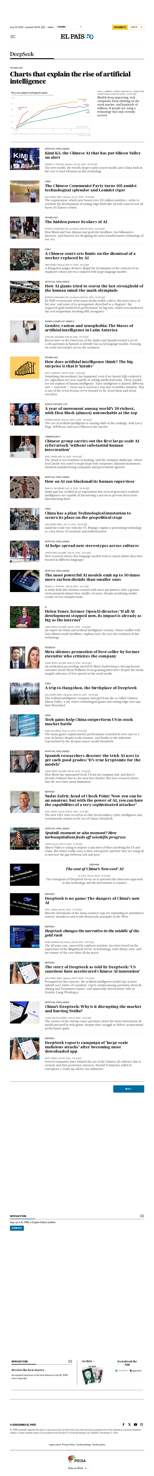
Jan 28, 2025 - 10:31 (79, 1018)
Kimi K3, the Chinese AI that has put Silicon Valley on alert (93, 156)
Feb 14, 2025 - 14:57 (77, 812)
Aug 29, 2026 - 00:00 (124, 94)
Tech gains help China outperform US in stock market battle (89, 722)
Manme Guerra (52, 420)
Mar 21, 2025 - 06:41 (79, 663)
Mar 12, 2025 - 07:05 (75, 731)
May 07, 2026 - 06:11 (77, 265)
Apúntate (17, 1228)
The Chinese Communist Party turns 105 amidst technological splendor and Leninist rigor (91, 188)
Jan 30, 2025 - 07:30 (98, 876)
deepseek (50, 792)
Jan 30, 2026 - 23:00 (73, 373)
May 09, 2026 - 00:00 (92, 229)
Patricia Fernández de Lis (58, 229)
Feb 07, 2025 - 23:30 (70, 844)
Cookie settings (83, 1445)
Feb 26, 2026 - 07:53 (76, 337)
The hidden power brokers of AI (76, 222)
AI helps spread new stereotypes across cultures (92, 546)
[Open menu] (13, 37)
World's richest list (56, 404)
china (48, 249)
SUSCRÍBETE (120, 27)
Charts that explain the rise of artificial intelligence (70, 77)
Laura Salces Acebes (56, 1018)
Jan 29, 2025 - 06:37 (82, 942)
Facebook (50, 648)
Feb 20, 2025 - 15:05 (79, 771)
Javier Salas (51, 844)
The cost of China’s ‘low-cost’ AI (94, 869)
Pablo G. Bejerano (54, 488)
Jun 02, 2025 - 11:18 (79, 627)
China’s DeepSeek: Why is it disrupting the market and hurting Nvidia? (93, 1009)
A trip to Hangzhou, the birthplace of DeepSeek (91, 688)
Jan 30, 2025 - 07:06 (70, 910)
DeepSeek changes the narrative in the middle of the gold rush (92, 933)
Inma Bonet (51, 265)
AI (46, 607)
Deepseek (50, 894)
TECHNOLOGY (16, 68)
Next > (128, 1089)
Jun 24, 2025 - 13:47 (79, 553)
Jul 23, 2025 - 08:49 (77, 488)
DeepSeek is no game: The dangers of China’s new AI (92, 901)
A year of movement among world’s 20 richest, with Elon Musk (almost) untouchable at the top (91, 411)
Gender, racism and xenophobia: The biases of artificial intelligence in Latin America (89, 328)
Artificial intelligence (57, 149)
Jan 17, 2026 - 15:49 (80, 420)
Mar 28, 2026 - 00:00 (92, 297)
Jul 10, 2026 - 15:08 (82, 197)
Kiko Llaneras (104, 91)
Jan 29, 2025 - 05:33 (82, 978)
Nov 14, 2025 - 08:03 (70, 456)
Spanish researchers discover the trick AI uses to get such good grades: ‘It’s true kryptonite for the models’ (93, 760)
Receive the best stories (27, 1370)
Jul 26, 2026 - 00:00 (85, 164)
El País (82, 876)
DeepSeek (22, 54)
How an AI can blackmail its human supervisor (90, 482)
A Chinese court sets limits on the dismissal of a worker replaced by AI (90, 256)
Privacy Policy (68, 1445)
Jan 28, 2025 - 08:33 (70, 1058)
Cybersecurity (52, 437)
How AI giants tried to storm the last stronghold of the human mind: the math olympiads (94, 289)
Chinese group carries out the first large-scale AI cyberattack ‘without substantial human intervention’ (92, 446)
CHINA (48, 684)
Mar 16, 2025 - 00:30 (86, 695)
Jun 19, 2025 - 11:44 (77, 586)
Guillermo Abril (53, 197)
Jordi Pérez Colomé (55, 553)
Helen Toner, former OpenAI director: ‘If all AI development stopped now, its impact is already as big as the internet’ (93, 616)
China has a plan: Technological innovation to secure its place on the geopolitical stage (88, 516)
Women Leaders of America (60, 321)
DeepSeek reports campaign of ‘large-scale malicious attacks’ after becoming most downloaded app (86, 1047)
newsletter (18, 1216)
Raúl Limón (51, 456)
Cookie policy (98, 1445)
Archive (87, 1361)
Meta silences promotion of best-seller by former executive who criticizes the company (92, 654)
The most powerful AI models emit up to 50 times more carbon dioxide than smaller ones (92, 578)
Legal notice (55, 1445)
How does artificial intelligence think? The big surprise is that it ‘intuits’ (89, 364)
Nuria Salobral (53, 731)
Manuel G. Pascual (54, 164)
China (48, 182)
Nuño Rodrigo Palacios (57, 942)
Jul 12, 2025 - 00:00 (75, 524)
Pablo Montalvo (123, 91)
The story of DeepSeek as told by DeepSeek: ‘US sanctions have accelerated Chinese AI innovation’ (92, 969)
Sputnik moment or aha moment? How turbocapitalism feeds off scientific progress (85, 835)
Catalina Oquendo (54, 337)
